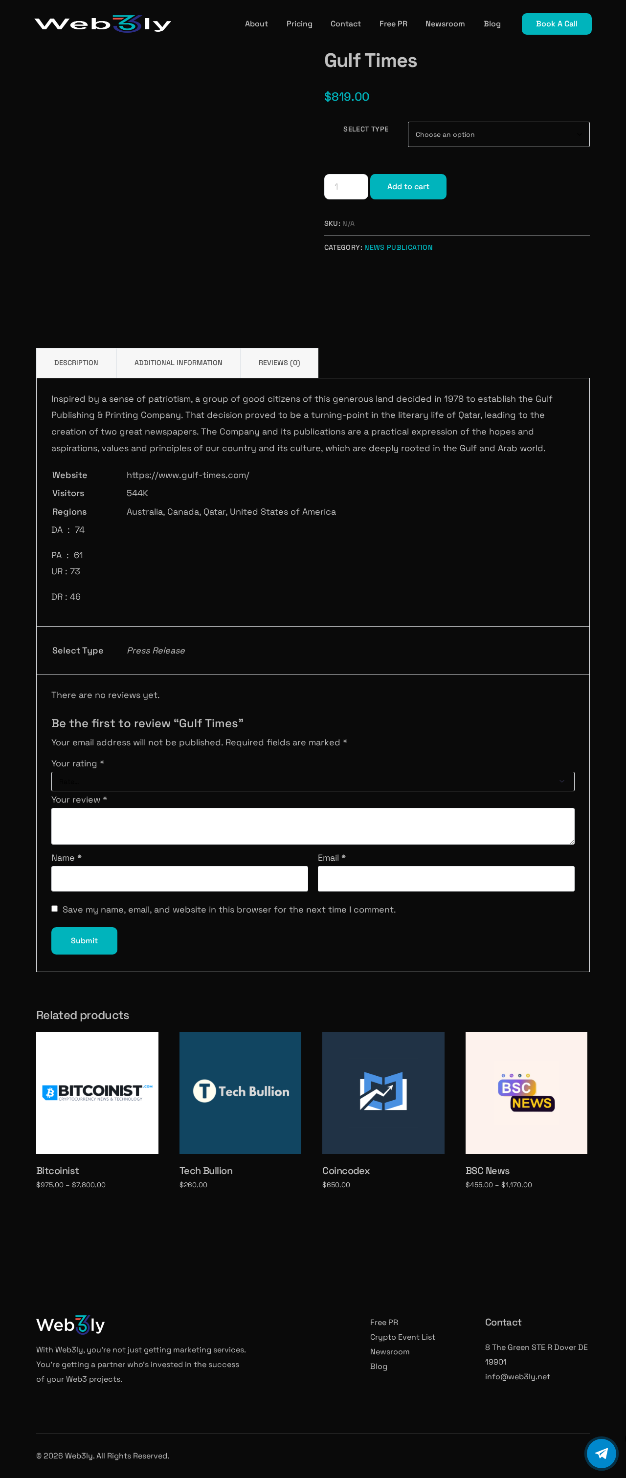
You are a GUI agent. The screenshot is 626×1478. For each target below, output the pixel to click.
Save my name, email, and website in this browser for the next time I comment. (229, 909)
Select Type (365, 129)
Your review (79, 799)
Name (66, 857)
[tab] (76, 363)
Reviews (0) (279, 362)
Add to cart (408, 186)
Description (76, 362)
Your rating (77, 763)
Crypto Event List (402, 1337)
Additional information (178, 362)
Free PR (384, 1322)
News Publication (398, 247)
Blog (378, 1366)
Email (332, 857)
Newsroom (390, 1352)
